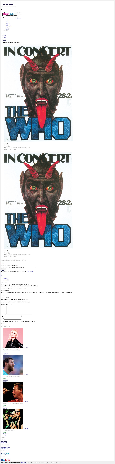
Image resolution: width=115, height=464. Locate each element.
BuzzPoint (23, 462)
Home (4, 35)
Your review (4, 314)
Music (18, 16)
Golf (7, 24)
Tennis (7, 29)
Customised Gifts (4, 448)
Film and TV (19, 12)
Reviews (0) (5, 279)
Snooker (7, 28)
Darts (7, 22)
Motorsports (8, 25)
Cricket (7, 20)
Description (5, 278)
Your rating (3, 304)
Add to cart (3, 269)
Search (2, 7)
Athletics (19, 18)
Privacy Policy (4, 441)
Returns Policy (4, 442)
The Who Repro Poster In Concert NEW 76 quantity (12, 267)
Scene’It (18, 13)
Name (2, 316)
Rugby (7, 26)
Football (7, 23)
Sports (18, 17)
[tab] (58, 278)
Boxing (7, 19)
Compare (2, 270)
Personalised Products (5, 447)
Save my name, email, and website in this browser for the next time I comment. (18, 321)
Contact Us (3, 439)
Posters (4, 37)
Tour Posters (5, 30)
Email (2, 318)
